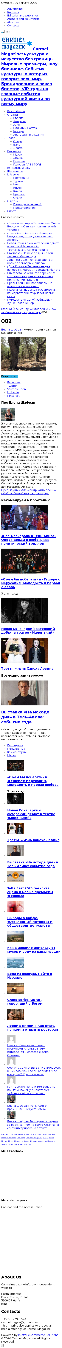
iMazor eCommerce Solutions (38, 1335)
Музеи (17, 154)
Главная (6, 309)
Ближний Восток (25, 128)
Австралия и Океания (28, 134)
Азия (16, 124)
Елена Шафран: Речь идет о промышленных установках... (27, 1107)
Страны (12, 114)
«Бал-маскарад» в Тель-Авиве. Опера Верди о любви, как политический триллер (33, 227)
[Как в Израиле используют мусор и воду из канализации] (15, 941)
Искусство (42, 1141)
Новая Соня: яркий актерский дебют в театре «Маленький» (33, 244)
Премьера (21, 1138)
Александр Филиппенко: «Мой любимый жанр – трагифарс (29, 310)
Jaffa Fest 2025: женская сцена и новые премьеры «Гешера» (30, 261)
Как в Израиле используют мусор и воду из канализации (34, 949)
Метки (11, 755)
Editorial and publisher (22, 15)
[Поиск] (2, 32)
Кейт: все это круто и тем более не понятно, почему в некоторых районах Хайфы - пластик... (31, 1090)
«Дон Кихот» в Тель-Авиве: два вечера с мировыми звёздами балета (33, 268)
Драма (18, 148)
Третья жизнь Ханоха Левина (27, 249)
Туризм (18, 181)
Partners (13, 12)
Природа (12, 1138)
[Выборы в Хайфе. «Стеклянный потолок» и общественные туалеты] (15, 911)
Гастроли (27, 1144)
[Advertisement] (31, 1240)
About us (13, 22)
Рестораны (21, 178)
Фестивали (15, 171)
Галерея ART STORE (27, 164)
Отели (17, 197)
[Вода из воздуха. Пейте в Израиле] (15, 967)
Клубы (17, 188)
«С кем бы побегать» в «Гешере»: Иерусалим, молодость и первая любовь (30, 236)
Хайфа (11, 1135)
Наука (51, 1138)
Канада (18, 131)
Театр (11, 138)
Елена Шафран (12, 329)
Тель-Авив (46, 1135)
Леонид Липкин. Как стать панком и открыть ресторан (32, 1027)
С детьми (13, 201)
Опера (17, 141)
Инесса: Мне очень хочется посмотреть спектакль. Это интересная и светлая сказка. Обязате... (28, 1050)
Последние (15, 745)
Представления (24, 207)
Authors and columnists (23, 19)
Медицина (18, 1141)
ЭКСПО (18, 158)
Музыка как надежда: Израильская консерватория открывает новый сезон (32, 293)
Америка (19, 121)
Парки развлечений (27, 204)
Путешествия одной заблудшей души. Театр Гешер (29, 301)
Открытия (38, 1138)
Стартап (4, 1138)
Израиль (50, 1141)
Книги (17, 191)
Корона (26, 1141)
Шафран (4, 1135)
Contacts (13, 25)
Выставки (14, 151)
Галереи (19, 161)
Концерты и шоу (18, 168)
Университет (29, 1135)
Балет (17, 144)
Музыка (4, 1141)
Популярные (16, 748)
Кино (16, 184)
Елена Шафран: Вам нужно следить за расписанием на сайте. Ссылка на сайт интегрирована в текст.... (33, 1125)
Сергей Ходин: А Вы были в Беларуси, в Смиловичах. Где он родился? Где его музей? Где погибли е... (34, 1071)
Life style (13, 174)
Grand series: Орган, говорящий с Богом (25, 1001)
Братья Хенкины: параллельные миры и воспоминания (29, 284)
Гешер (20, 1144)
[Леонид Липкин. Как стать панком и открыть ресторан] (15, 1019)
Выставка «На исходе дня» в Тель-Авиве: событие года (31, 254)
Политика (30, 1138)
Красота (19, 194)
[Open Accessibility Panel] (2, 1345)
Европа (18, 118)
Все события (16, 111)
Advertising (15, 9)
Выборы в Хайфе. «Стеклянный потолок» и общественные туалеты (30, 921)
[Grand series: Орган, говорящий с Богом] (15, 993)
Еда (15, 1144)
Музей (11, 1141)
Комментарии (17, 752)
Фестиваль (18, 1135)
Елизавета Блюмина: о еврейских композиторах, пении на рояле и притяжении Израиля (31, 276)
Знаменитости (7, 1144)
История (33, 1141)
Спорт (11, 211)
